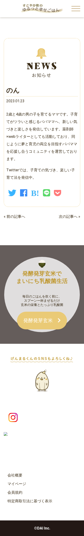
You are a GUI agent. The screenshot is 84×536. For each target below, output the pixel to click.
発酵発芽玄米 (40, 320)
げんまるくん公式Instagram (53, 417)
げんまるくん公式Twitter (52, 437)
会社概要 (14, 475)
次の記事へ (68, 216)
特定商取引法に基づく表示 (29, 501)
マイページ (16, 484)
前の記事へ (16, 216)
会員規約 (14, 492)
